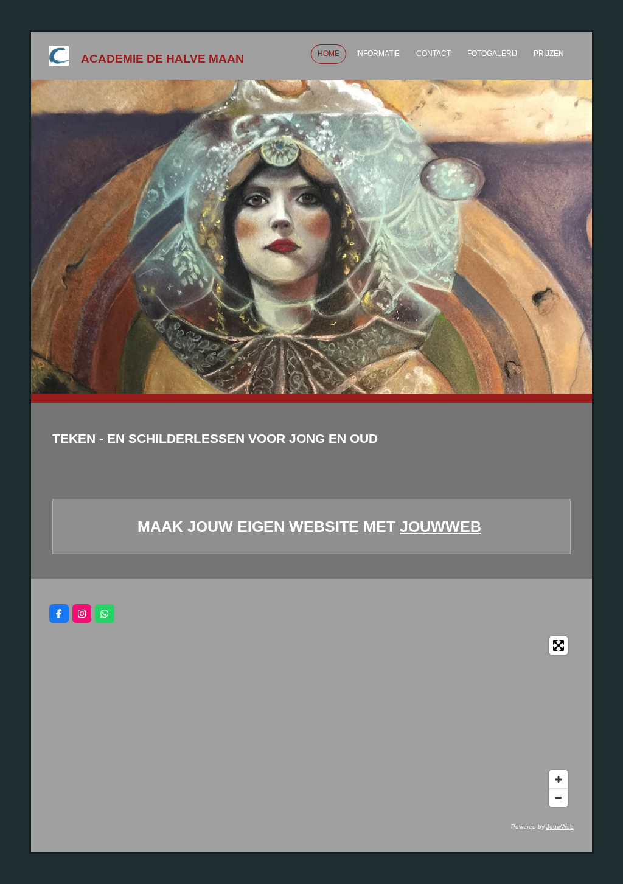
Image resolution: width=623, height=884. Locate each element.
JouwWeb (440, 526)
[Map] (311, 721)
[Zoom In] (558, 779)
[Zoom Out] (558, 797)
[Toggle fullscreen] (558, 645)
